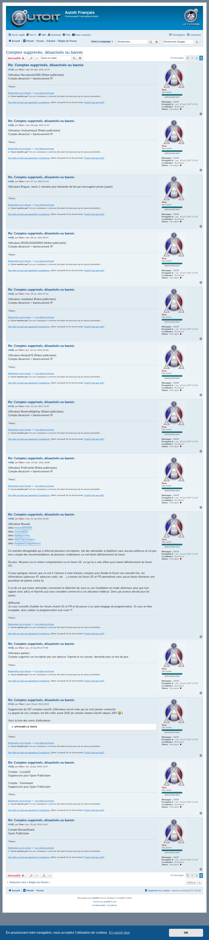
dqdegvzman (22, 535)
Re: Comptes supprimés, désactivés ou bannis (45, 65)
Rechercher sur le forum (19, 93)
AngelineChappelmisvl (27, 543)
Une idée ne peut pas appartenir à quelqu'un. (29, 102)
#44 (10, 237)
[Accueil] (36, 18)
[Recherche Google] (197, 41)
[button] (188, 58)
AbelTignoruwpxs (24, 539)
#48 (10, 462)
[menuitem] (31, 34)
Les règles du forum (44, 93)
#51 (10, 704)
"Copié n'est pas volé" (94, 102)
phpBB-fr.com (110, 901)
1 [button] (192, 58)
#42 (10, 125)
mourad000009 (23, 527)
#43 (10, 181)
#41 (10, 69)
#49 (10, 519)
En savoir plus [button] (119, 932)
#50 (10, 648)
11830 (176, 102)
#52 (10, 766)
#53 (10, 824)
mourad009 (21, 531)
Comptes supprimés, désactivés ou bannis (44, 52)
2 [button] (196, 58)
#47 (10, 406)
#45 (10, 294)
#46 (10, 350)
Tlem (164, 90)
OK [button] (186, 932)
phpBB (95, 898)
